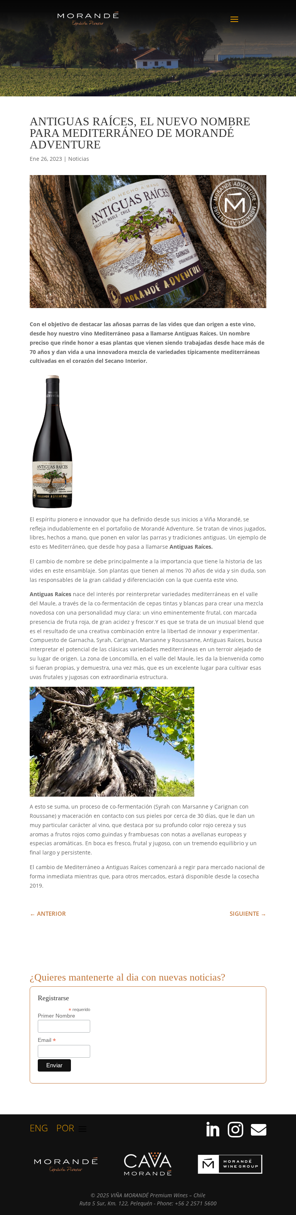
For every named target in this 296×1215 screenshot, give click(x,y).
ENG (39, 1129)
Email (47, 1040)
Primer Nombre (56, 1016)
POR (65, 1129)
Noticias (78, 158)
